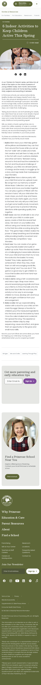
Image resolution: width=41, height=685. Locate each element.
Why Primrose (11, 512)
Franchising (6, 543)
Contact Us (26, 556)
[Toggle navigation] (36, 3)
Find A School (12, 477)
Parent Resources (13, 523)
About (6, 529)
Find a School (10, 535)
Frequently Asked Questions (28, 551)
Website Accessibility (8, 600)
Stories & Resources (10, 12)
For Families (6, 15)
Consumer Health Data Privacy (11, 607)
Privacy (16, 596)
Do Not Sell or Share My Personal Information (16, 611)
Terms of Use (6, 596)
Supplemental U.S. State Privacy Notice (14, 603)
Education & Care (13, 517)
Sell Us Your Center (8, 547)
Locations (26, 547)
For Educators (17, 15)
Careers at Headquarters (7, 557)
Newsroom (28, 15)
